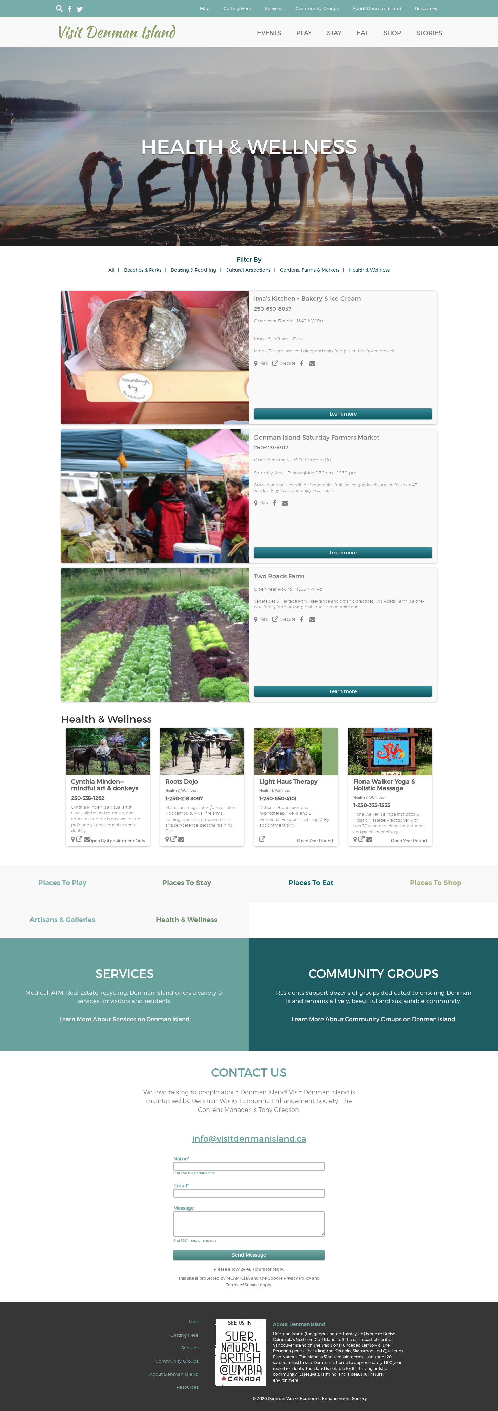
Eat (362, 33)
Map (205, 8)
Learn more (343, 414)
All (111, 270)
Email (181, 1186)
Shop (392, 33)
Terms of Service (242, 1284)
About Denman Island (376, 8)
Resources (426, 8)
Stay (334, 33)
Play (304, 33)
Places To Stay (186, 883)
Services (273, 8)
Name (181, 1159)
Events (269, 33)
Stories (429, 33)
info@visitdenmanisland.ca (249, 1139)
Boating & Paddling (193, 270)
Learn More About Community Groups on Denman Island (373, 1019)
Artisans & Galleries (62, 920)
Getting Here (237, 8)
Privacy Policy (297, 1278)
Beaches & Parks (142, 270)
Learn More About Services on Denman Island (124, 1019)
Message (183, 1208)
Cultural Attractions (248, 270)
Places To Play (62, 883)
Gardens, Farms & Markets (309, 270)
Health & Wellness (369, 270)
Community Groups (317, 8)
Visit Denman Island (115, 32)
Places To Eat (311, 883)
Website (287, 363)
